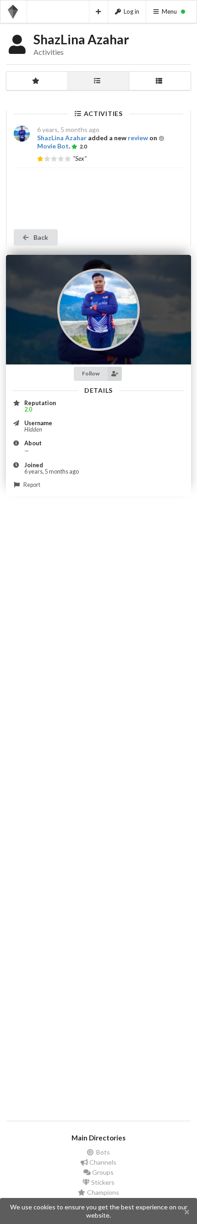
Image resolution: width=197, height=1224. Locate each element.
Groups (102, 1172)
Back (40, 237)
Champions (102, 1192)
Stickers (102, 1182)
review (138, 138)
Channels (102, 1162)
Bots (102, 1152)
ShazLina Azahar (62, 138)
